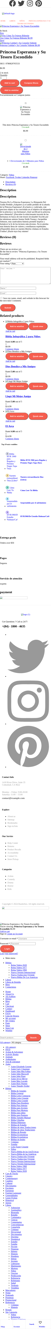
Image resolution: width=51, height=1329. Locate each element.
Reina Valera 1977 (19, 967)
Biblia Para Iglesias (19, 1105)
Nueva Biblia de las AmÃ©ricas (25, 1152)
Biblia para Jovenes (19, 1108)
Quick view (38, 326)
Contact (8, 1008)
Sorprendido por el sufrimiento (33, 503)
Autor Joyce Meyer (19, 1079)
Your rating (5, 263)
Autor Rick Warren (19, 1083)
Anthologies (10, 1059)
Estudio (14, 1242)
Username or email (9, 938)
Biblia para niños (18, 1113)
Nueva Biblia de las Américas (23, 1154)
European (9, 1190)
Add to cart (9, 83)
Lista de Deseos (12, 1016)
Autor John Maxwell (20, 1074)
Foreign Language (13, 1193)
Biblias (8, 963)
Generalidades (11, 1195)
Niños (22, 21)
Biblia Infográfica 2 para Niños (23, 336)
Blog (7, 984)
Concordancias (17, 1224)
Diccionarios (10, 1186)
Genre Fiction (11, 1198)
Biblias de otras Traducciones (23, 1127)
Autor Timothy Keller (20, 1086)
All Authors (10, 996)
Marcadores (10, 1290)
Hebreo (14, 1251)
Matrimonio (16, 1266)
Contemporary (11, 1178)
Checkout (9, 1006)
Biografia (15, 1212)
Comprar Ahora (31, 83)
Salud (13, 1283)
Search (33, 1038)
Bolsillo (14, 1215)
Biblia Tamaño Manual (21, 1118)
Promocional (10, 1300)
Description (10, 182)
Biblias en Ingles (18, 1139)
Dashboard (10, 1011)
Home (3, 21)
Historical (9, 1200)
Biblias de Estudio (19, 1125)
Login (7, 949)
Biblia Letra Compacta (20, 1096)
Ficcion (14, 1246)
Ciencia (14, 1220)
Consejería (15, 1227)
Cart (7, 1004)
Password (5, 943)
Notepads (9, 1295)
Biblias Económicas (19, 1137)
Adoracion (15, 1207)
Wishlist (42, 1327)
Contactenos (10, 987)
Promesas (9, 1297)
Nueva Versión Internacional (23, 1164)
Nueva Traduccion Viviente (23, 975)
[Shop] (2, 1322)
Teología (14, 1285)
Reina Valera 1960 (19, 970)
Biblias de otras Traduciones (23, 1130)
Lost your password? (9, 953)
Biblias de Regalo (18, 1132)
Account (16, 1327)
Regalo (8, 1310)
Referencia (15, 1278)
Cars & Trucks (11, 1173)
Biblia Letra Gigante (19, 1098)
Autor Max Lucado (19, 1081)
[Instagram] (30, 3)
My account (10, 1018)
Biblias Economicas (19, 1135)
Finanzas (14, 1249)
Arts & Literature (12, 1062)
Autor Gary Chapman (20, 1069)
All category (10, 1047)
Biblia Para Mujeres (19, 1110)
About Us (9, 994)
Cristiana (14, 1142)
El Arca (9, 426)
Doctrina (14, 1237)
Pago (7, 1023)
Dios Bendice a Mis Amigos (20, 366)
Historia (14, 1254)
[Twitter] (21, 3)
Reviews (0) (10, 184)
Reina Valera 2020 (19, 965)
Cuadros (9, 1181)
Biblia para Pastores (19, 1115)
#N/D (7, 1049)
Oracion (14, 1273)
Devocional (16, 1232)
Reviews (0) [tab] (8, 237)
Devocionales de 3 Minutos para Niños (27, 161)
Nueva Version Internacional (23, 972)
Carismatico (16, 1217)
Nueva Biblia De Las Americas (24, 977)
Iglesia (13, 1259)
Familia (14, 1144)
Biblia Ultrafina (17, 1120)
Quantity (3, 75)
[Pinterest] (38, 3)
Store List (9, 1028)
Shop (3, 1327)
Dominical (15, 1239)
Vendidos (15, 1288)
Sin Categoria (11, 1312)
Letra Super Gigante (19, 1147)
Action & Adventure (14, 1052)
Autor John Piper (18, 1076)
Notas (7, 1293)
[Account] (14, 1322)
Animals (9, 1057)
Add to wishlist (11, 90)
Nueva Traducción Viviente (23, 1156)
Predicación (16, 1276)
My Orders (10, 1021)
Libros (12, 21)
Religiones (15, 1280)
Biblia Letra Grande (19, 1100)
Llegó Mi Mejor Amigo (18, 396)
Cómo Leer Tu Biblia (29, 490)
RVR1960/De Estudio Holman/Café (34, 516)
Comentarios (16, 1222)
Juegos (8, 1203)
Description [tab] (8, 190)
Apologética (16, 1210)
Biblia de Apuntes (18, 1091)
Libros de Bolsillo (13, 982)
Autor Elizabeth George (21, 1066)
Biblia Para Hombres (20, 1103)
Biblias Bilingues (18, 1122)
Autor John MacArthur (21, 1071)
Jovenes (14, 1261)
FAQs (8, 1013)
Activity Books (11, 1054)
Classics (8, 1176)
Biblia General (17, 1093)
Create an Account (15, 934)
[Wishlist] (40, 1322)
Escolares (9, 1188)
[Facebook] (12, 3)
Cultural (8, 1183)
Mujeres (14, 1268)
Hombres (15, 1256)
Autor (7, 1064)
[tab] (28, 182)
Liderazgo (15, 1263)
